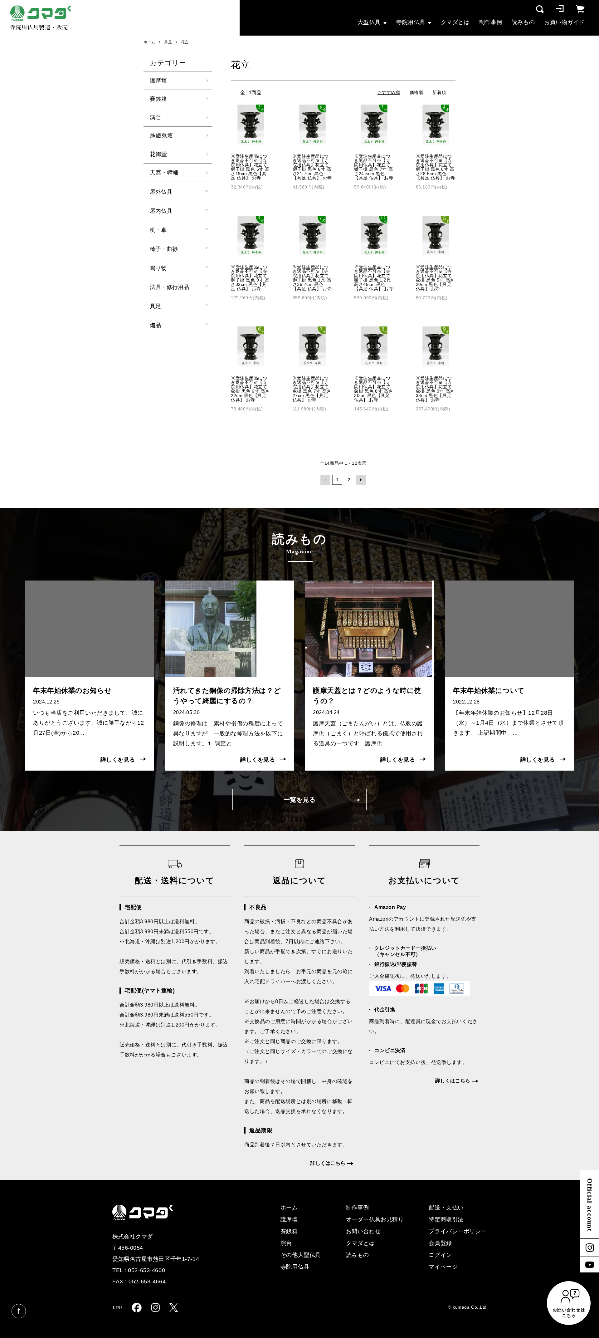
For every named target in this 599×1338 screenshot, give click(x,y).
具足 (168, 42)
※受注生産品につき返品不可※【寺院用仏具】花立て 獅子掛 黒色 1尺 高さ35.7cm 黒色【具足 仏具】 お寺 (312, 277)
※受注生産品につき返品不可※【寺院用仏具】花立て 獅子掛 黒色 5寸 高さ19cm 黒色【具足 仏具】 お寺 (250, 167)
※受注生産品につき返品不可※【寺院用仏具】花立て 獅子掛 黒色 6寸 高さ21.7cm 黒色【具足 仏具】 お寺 (312, 167)
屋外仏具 (161, 191)
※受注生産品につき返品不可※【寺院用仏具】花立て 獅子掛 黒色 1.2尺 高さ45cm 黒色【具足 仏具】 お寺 (373, 277)
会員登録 (440, 1243)
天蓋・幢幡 (164, 172)
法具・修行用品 (169, 286)
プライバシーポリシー (458, 1231)
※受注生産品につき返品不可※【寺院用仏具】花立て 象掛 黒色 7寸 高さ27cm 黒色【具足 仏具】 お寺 (312, 388)
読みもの (523, 22)
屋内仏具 (161, 210)
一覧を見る (300, 799)
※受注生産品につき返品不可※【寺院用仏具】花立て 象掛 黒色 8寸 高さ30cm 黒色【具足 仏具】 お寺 (373, 388)
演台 (155, 117)
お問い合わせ (363, 1231)
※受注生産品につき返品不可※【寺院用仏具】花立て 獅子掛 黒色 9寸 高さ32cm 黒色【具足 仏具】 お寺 (250, 277)
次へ (361, 480)
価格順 (416, 92)
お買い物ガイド (564, 22)
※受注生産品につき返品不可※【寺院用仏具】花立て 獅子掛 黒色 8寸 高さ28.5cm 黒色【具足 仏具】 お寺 (435, 167)
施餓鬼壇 (161, 136)
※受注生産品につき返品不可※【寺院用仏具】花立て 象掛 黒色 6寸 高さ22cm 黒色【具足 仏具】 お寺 (250, 388)
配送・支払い (446, 1207)
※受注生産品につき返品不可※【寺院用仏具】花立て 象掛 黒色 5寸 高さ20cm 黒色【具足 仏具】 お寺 (435, 277)
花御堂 (158, 154)
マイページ (443, 1267)
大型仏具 (369, 22)
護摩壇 (158, 80)
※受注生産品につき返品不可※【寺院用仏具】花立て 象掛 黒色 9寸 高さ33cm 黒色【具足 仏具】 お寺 (435, 388)
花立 (185, 42)
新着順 (439, 92)
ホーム (149, 42)
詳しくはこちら (327, 1163)
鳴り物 (158, 267)
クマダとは (455, 22)
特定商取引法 (446, 1219)
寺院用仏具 (410, 22)
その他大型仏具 (300, 1255)
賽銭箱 (158, 99)
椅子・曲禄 (164, 248)
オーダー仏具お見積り (375, 1219)
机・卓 (158, 229)
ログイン (440, 1255)
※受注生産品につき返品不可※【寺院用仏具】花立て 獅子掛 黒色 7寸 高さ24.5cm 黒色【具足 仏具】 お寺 (373, 167)
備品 (155, 325)
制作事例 (490, 22)
